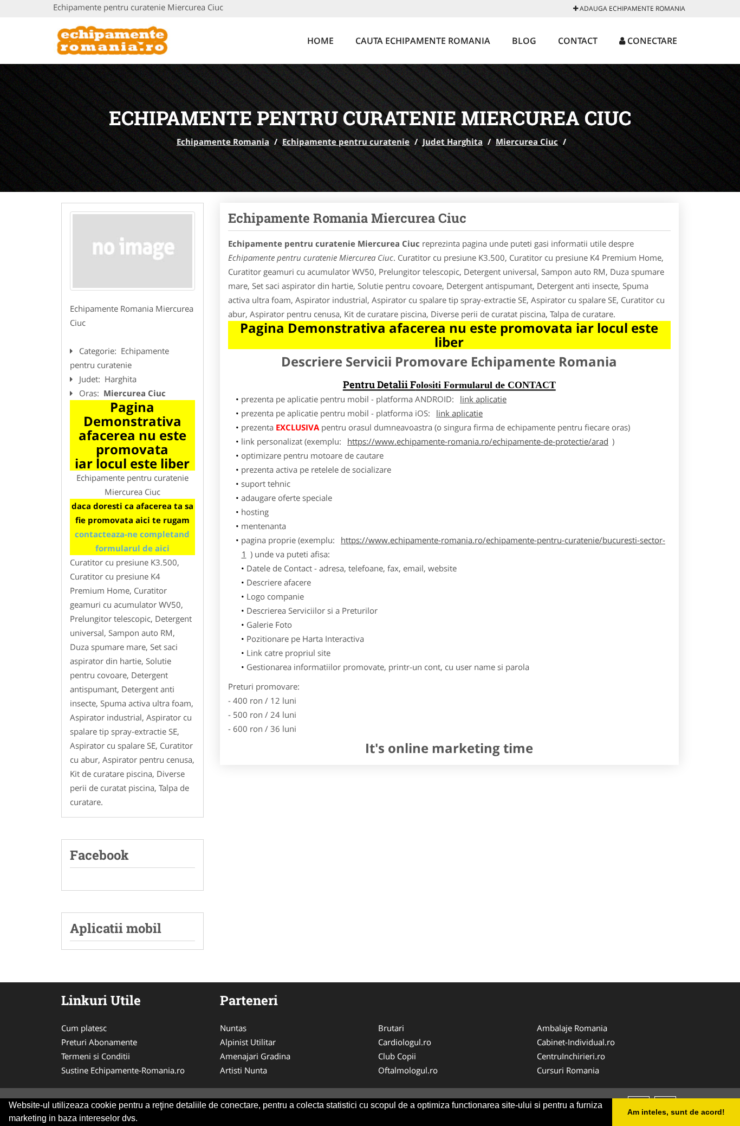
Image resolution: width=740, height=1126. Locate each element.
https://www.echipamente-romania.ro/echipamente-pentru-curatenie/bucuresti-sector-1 (454, 547)
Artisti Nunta (243, 1070)
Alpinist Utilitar (248, 1042)
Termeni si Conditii (95, 1056)
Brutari (391, 1027)
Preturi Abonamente (99, 1042)
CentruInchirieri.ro (571, 1056)
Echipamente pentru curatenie (346, 141)
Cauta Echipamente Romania (422, 41)
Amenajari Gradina (255, 1056)
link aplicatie (483, 399)
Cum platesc (84, 1027)
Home (320, 41)
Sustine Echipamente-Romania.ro (123, 1070)
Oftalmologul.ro (408, 1070)
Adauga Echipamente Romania (631, 8)
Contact (578, 41)
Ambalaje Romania (572, 1027)
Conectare (651, 41)
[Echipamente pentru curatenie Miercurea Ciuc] (132, 251)
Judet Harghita (453, 141)
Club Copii (397, 1056)
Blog (524, 41)
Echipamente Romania (223, 141)
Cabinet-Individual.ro (576, 1042)
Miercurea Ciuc (527, 141)
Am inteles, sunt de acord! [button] (676, 1112)
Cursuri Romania (568, 1070)
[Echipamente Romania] (124, 39)
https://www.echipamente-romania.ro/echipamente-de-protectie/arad (477, 441)
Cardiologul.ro (404, 1042)
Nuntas (233, 1027)
